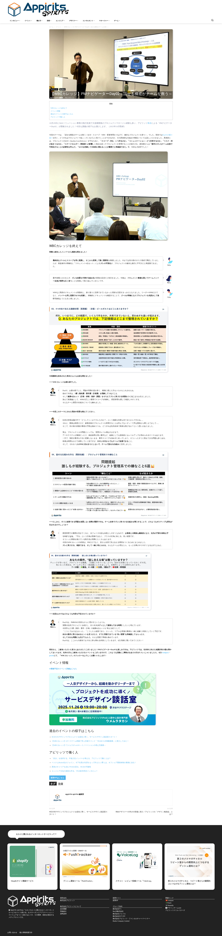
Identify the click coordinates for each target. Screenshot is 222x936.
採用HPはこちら (57, 777)
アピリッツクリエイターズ (175, 910)
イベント (58, 27)
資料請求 (63, 914)
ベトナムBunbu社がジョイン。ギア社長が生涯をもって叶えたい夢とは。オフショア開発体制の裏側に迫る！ (94, 762)
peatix (51, 655)
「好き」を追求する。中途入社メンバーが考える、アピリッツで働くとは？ (81, 758)
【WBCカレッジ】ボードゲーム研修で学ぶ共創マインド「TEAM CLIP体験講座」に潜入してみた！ (90, 741)
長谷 (149, 123)
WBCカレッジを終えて (59, 108)
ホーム (51, 27)
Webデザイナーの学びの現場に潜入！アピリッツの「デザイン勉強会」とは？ (144, 813)
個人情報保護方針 (25, 932)
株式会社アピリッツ (67, 900)
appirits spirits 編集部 (56, 97)
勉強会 (62, 89)
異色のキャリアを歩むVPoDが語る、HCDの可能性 (71, 767)
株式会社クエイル (119, 914)
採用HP (115, 900)
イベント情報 (55, 111)
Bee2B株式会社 (118, 911)
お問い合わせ (12, 932)
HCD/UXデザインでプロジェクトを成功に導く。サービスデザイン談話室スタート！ (84, 737)
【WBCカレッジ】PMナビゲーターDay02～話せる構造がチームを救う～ (111, 94)
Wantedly (170, 905)
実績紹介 (63, 911)
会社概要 (63, 909)
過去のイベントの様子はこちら (62, 114)
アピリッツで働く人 (58, 117)
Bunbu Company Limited (121, 921)
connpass (165, 652)
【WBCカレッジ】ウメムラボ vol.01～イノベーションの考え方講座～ (79, 745)
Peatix (169, 903)
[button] (212, 20)
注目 (60, 783)
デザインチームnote (174, 908)
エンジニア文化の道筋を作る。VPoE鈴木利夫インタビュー (74, 771)
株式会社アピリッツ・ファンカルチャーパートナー (131, 918)
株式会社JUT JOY (119, 916)
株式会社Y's (117, 909)
